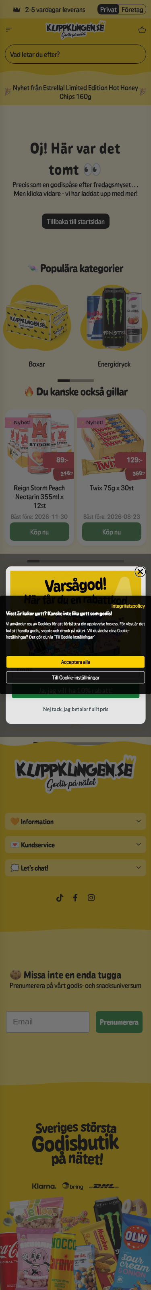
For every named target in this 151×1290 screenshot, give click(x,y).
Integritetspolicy (128, 606)
